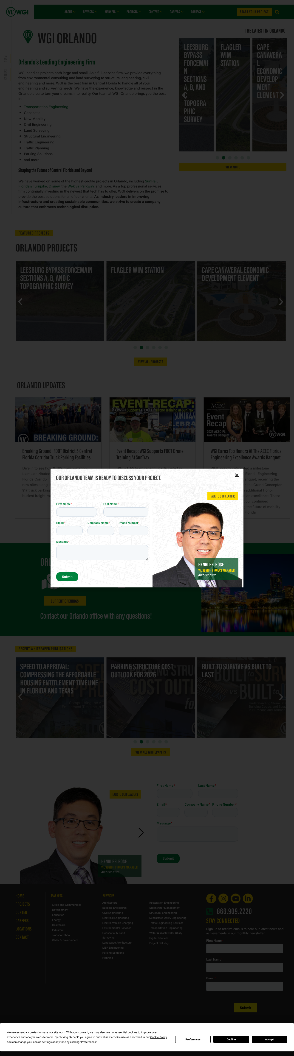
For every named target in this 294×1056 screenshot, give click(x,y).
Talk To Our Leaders (222, 496)
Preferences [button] (88, 1042)
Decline (231, 1039)
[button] (237, 475)
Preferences (193, 1039)
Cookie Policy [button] (158, 1037)
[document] (147, 528)
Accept (269, 1039)
